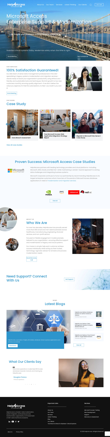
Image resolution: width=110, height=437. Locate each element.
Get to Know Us (83, 56)
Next (100, 122)
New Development (89, 412)
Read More (12, 346)
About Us (40, 5)
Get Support (69, 279)
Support (86, 415)
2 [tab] (27, 384)
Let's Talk (99, 4)
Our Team (50, 5)
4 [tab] (31, 384)
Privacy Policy (19, 432)
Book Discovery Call (32, 259)
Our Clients (82, 5)
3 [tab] (29, 384)
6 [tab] (35, 384)
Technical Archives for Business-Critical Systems (62, 424)
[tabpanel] (30, 374)
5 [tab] (33, 384)
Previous (9, 126)
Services (59, 5)
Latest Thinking (70, 5)
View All (55, 201)
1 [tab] (25, 384)
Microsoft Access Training (92, 410)
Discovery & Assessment (91, 417)
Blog (49, 419)
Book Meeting (12, 56)
